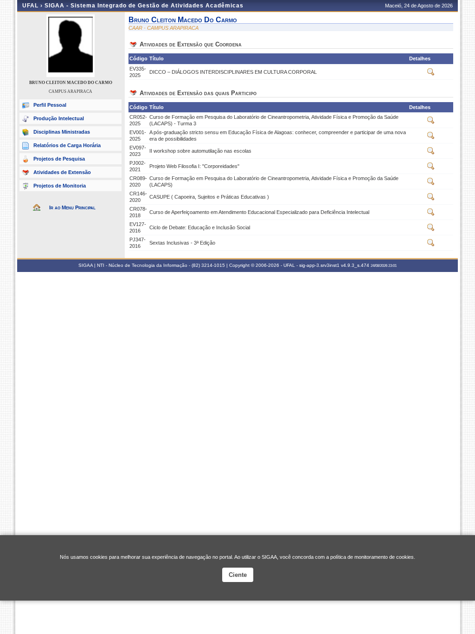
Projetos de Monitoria (59, 185)
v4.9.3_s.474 (355, 265)
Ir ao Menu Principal (72, 207)
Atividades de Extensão (62, 172)
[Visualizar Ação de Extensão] (431, 74)
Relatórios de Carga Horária (67, 145)
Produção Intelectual (58, 118)
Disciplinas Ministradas (61, 132)
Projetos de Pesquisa (59, 159)
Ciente (238, 574)
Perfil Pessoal (49, 105)
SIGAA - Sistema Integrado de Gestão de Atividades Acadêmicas (144, 5)
